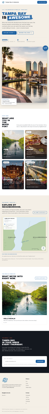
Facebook (28, 401)
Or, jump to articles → (40, 212)
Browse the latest (25, 32)
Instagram (28, 395)
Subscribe (40, 361)
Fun (26, 381)
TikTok (27, 397)
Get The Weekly (8, 358)
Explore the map (9, 32)
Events (27, 385)
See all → (4, 395)
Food (27, 383)
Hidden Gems (28, 387)
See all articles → (41, 278)
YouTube (27, 399)
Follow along (42, 2)
